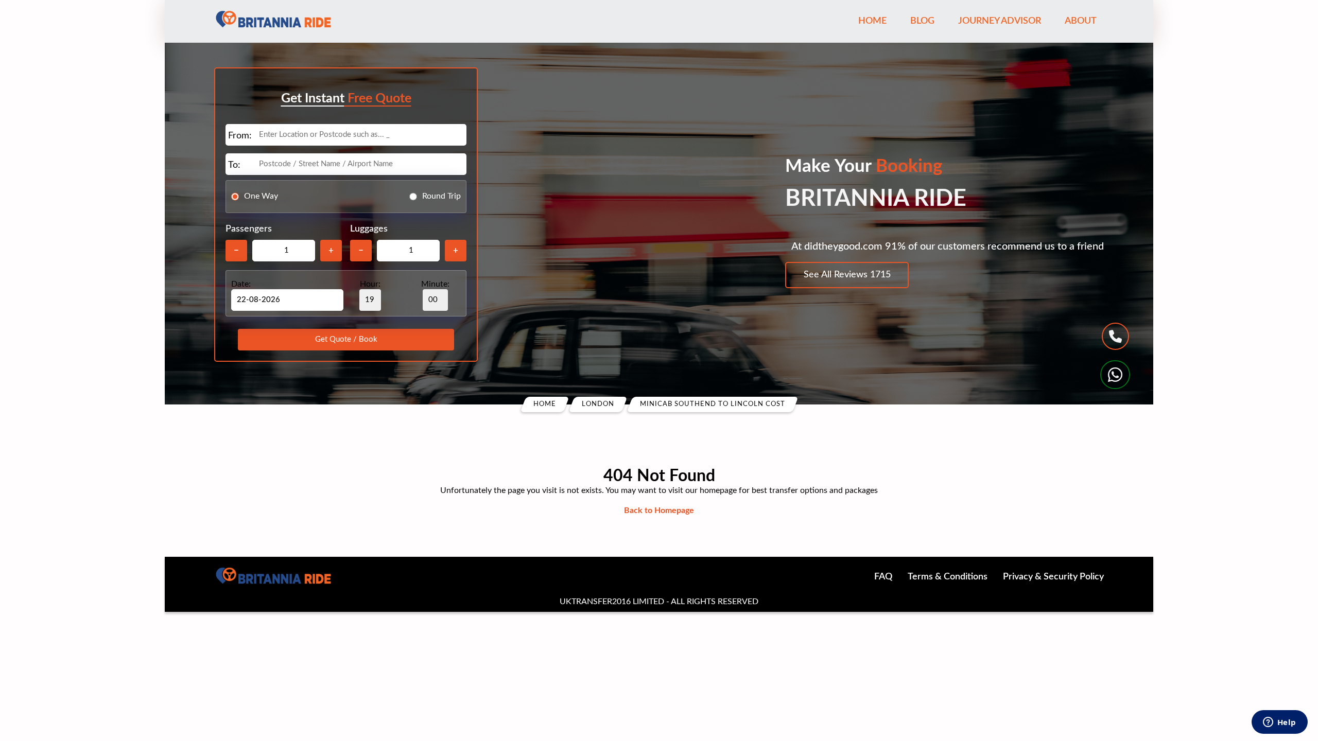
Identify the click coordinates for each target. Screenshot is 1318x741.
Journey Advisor (999, 21)
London (598, 404)
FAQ (883, 576)
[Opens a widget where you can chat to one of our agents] (1279, 723)
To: (234, 165)
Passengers (249, 229)
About (1081, 21)
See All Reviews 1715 (847, 274)
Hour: (370, 284)
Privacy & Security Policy (1053, 576)
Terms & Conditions (947, 576)
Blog (922, 21)
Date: (241, 284)
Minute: (435, 284)
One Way (261, 196)
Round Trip (441, 196)
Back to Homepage (659, 510)
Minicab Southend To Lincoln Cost (712, 404)
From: (240, 135)
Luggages (369, 229)
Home (872, 21)
